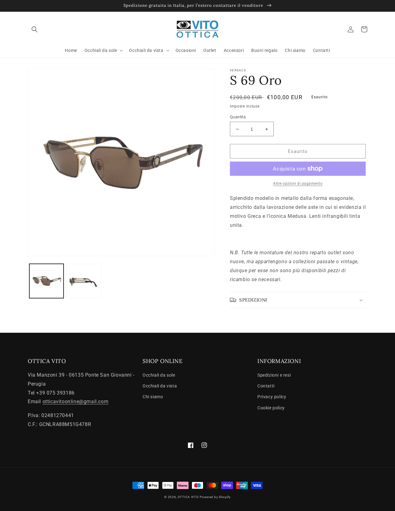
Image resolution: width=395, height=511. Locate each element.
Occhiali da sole (159, 375)
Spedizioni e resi (274, 375)
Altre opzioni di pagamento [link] (297, 183)
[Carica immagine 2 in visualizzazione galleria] (84, 281)
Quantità (238, 117)
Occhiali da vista (160, 385)
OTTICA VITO (188, 497)
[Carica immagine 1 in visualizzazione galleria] (46, 281)
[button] (34, 29)
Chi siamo (153, 396)
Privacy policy (271, 396)
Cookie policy (271, 407)
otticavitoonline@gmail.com (76, 401)
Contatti (266, 385)
